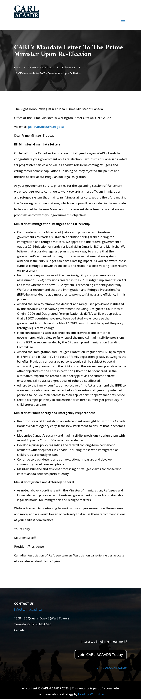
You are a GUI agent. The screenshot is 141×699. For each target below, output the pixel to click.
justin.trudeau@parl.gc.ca (46, 127)
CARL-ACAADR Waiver (112, 668)
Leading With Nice (91, 694)
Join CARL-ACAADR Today (101, 654)
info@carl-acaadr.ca (28, 609)
